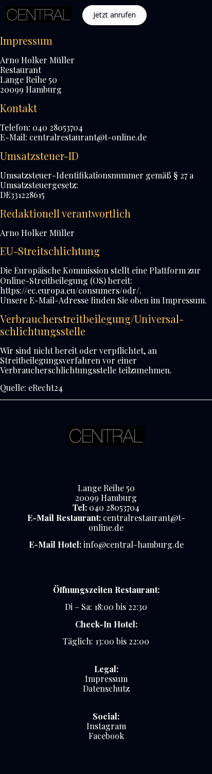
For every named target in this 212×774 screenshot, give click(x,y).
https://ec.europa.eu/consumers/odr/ (69, 290)
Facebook (106, 735)
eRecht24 (45, 387)
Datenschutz (106, 688)
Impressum (106, 678)
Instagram (106, 726)
